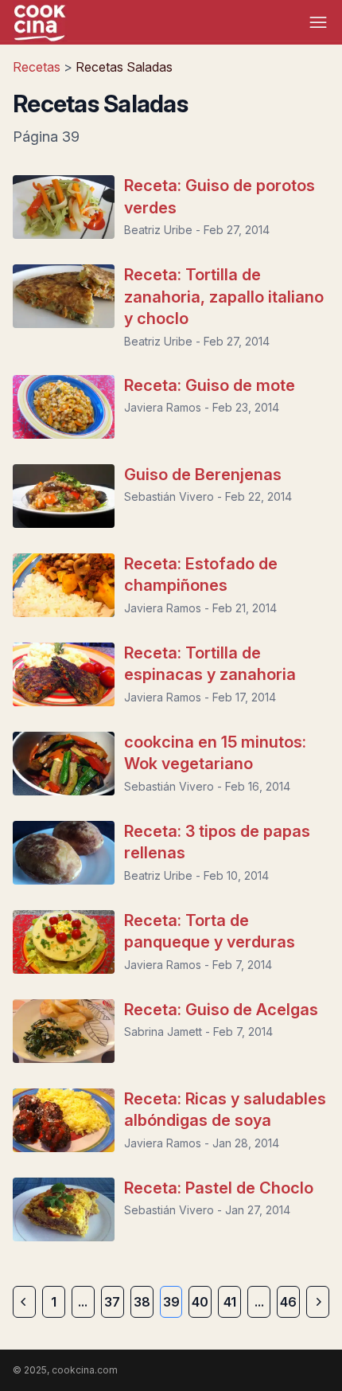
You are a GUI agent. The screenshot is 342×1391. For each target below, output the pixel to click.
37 (112, 1302)
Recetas (38, 67)
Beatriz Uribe (158, 229)
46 (288, 1302)
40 (200, 1302)
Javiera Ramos (162, 407)
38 (142, 1302)
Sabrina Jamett (163, 1031)
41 (229, 1302)
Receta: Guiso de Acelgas (221, 1009)
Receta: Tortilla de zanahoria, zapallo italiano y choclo (224, 296)
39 (171, 1302)
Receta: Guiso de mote (209, 385)
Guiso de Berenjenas (203, 474)
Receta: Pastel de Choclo (218, 1188)
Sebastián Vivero (169, 496)
